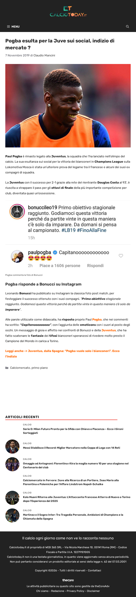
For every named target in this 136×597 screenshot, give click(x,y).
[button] (127, 26)
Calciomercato (20, 367)
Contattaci (94, 570)
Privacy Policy (75, 591)
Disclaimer (93, 591)
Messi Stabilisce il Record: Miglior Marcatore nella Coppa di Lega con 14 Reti (71, 447)
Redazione (57, 591)
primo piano (40, 367)
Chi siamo (42, 591)
